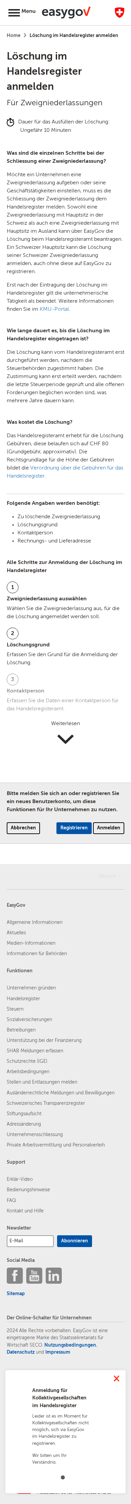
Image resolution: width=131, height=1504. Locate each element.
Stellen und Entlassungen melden (42, 1082)
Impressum (57, 1352)
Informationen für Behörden (37, 953)
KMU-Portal (54, 309)
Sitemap (16, 1293)
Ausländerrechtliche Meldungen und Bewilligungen (61, 1093)
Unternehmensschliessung (35, 1134)
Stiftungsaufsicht (24, 1114)
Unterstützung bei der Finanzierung (44, 1040)
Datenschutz (21, 1352)
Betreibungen (21, 1030)
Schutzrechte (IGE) (27, 1061)
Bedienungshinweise (28, 1190)
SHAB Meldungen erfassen (35, 1051)
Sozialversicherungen (29, 1019)
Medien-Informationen (31, 943)
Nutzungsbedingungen (70, 1345)
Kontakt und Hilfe (25, 1211)
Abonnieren (74, 1241)
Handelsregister (23, 999)
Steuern (15, 1009)
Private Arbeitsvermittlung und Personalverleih (56, 1145)
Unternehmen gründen (31, 988)
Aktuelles (16, 933)
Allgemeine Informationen (34, 922)
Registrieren (74, 828)
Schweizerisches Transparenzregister (46, 1103)
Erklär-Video (20, 1179)
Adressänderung (24, 1124)
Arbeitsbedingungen (28, 1071)
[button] (23, 14)
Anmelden (108, 828)
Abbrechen (23, 828)
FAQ (11, 1200)
